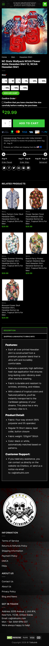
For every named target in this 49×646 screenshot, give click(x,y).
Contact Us (7, 581)
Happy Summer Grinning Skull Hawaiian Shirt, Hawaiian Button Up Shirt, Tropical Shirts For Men (12, 263)
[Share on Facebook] (9, 168)
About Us (6, 586)
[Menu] (3, 4)
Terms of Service (10, 541)
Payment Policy (9, 556)
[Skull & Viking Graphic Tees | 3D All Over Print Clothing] (24, 4)
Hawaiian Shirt (26, 57)
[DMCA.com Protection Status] (14, 637)
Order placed (7, 162)
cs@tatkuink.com (20, 472)
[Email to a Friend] (19, 168)
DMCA (5, 561)
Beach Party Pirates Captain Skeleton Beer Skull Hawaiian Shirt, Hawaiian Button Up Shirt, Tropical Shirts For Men (36, 264)
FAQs (4, 566)
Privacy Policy (9, 591)
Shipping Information (12, 551)
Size (4, 75)
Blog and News (9, 596)
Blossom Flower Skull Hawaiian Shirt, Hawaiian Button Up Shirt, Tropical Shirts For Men (12, 310)
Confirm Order (9, 98)
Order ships (24, 162)
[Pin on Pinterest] (23, 168)
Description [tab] (10, 330)
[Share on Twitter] (14, 168)
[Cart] (45, 4)
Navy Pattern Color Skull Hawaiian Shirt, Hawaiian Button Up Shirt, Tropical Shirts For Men (12, 219)
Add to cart (29, 123)
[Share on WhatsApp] (4, 168)
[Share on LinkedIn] (28, 168)
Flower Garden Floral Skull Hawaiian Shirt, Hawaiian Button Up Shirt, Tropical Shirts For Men (36, 219)
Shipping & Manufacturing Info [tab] (19, 336)
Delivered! (43, 162)
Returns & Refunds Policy (14, 546)
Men (13, 57)
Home (4, 57)
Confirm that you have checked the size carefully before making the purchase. (21, 104)
